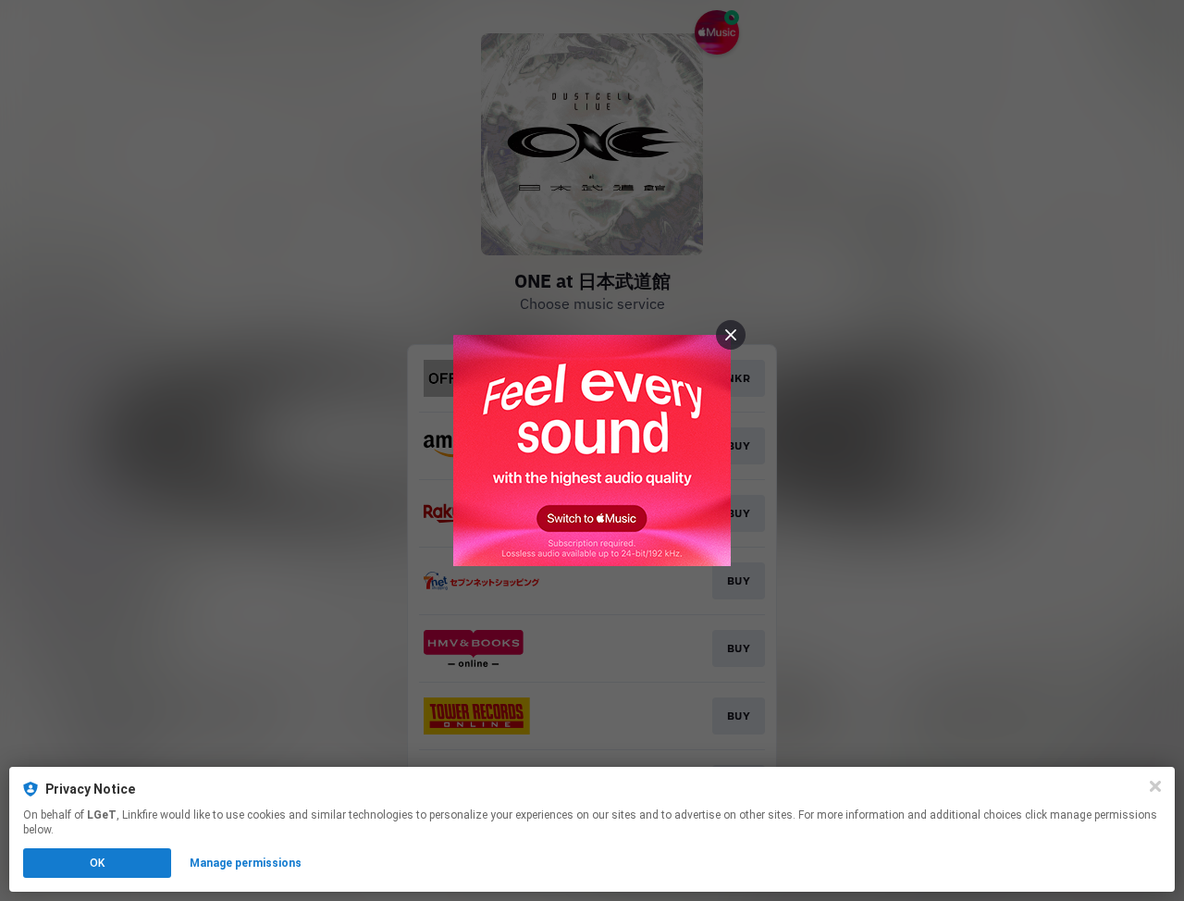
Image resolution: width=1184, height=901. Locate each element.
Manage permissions (246, 863)
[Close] (1155, 786)
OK (97, 863)
